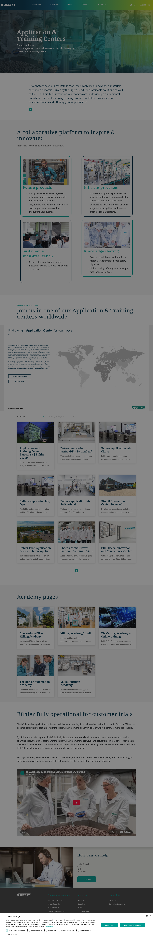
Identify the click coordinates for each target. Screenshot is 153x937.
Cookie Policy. (49, 926)
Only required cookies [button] (132, 925)
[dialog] (76, 925)
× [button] (150, 916)
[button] (51, 934)
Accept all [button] (109, 925)
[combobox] (147, 916)
